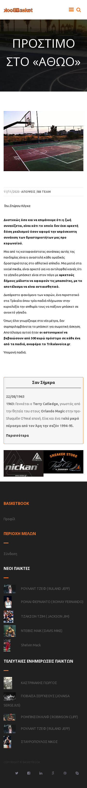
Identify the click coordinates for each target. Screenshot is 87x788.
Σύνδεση (10, 554)
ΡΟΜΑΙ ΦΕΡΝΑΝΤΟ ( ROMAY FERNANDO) (52, 602)
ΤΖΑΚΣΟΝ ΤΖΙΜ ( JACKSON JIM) (45, 616)
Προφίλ (9, 519)
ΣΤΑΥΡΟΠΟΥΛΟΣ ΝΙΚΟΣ (39, 742)
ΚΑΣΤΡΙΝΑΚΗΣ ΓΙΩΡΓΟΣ (39, 683)
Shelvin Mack (31, 645)
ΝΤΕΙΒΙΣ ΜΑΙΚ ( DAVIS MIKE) (41, 631)
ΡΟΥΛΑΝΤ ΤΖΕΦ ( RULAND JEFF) (45, 589)
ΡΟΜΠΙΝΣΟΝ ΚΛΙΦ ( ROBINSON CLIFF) (49, 717)
